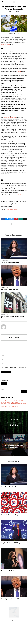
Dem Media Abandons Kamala (9, 289)
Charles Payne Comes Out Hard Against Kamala (12, 317)
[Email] (25, 219)
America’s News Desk (5, 44)
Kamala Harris (20, 223)
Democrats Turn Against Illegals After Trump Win (11, 405)
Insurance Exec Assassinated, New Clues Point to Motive (13, 400)
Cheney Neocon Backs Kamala (10, 262)
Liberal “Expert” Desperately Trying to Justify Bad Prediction (13, 403)
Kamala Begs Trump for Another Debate (11, 599)
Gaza (13, 223)
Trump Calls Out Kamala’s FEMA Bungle (11, 543)
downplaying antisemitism (10, 117)
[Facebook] (3, 219)
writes (19, 71)
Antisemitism (7, 223)
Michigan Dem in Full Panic (7, 571)
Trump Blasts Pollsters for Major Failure (9, 402)
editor (8, 325)
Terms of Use (16, 623)
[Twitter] (12, 219)
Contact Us (9, 623)
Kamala (17, 11)
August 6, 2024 (18, 195)
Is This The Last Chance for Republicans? (10, 406)
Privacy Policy (5, 624)
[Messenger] (7, 219)
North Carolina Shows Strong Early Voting (11, 515)
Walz (14, 226)
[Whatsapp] (20, 219)
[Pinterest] (16, 219)
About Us (3, 623)
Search (2, 389)
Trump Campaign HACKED (12, 209)
